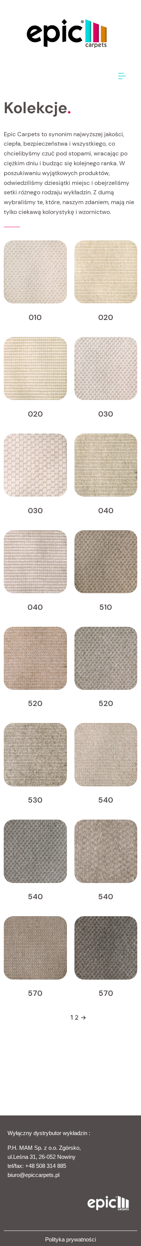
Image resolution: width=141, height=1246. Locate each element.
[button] (122, 76)
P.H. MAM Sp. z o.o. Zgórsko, (44, 1147)
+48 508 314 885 (45, 1166)
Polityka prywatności (70, 1239)
